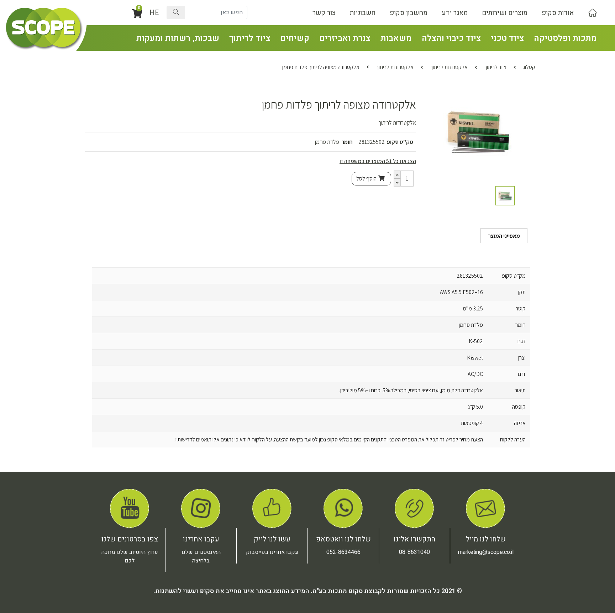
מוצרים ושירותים (504, 13)
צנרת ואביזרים (344, 38)
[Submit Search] (176, 12)
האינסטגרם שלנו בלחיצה (201, 556)
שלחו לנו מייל (486, 539)
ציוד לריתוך (249, 38)
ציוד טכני (507, 38)
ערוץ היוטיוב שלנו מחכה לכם (129, 556)
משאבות (396, 38)
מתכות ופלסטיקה (565, 38)
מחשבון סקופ (408, 13)
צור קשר (324, 13)
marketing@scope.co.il (486, 552)
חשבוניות (362, 13)
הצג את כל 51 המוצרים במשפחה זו (378, 161)
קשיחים (294, 38)
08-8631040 (414, 552)
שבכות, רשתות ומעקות (177, 38)
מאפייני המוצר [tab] (504, 236)
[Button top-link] (592, 13)
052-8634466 (343, 552)
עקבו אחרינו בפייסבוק (272, 552)
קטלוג (529, 67)
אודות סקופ (558, 13)
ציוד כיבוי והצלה (451, 38)
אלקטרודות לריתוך (449, 67)
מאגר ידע (455, 13)
